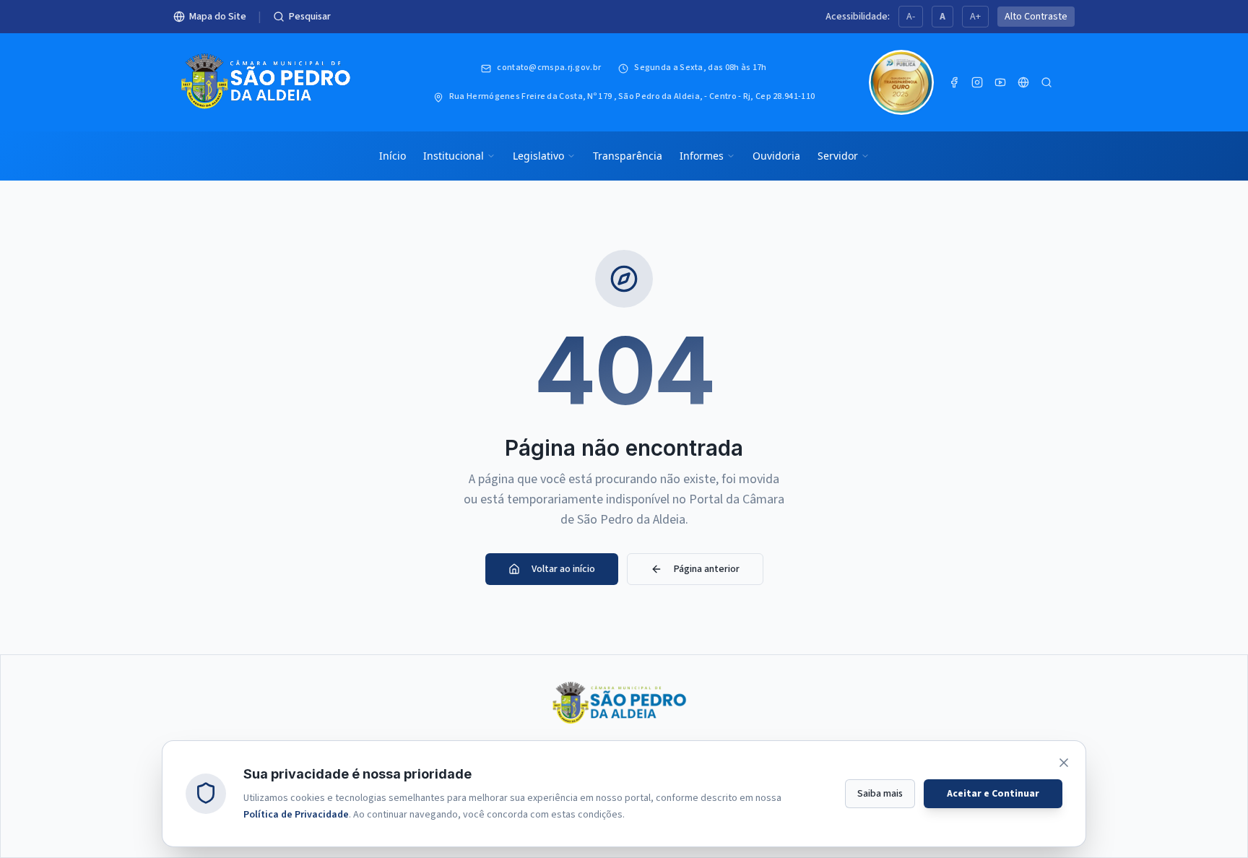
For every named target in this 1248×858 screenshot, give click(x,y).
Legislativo (538, 155)
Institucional (453, 155)
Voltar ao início (563, 569)
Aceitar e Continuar (993, 793)
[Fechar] (1064, 763)
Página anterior (707, 569)
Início (392, 155)
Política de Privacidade (296, 814)
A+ (975, 16)
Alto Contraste (1036, 16)
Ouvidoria (776, 155)
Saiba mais (880, 793)
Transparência (627, 155)
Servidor (838, 155)
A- (910, 16)
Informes (702, 155)
